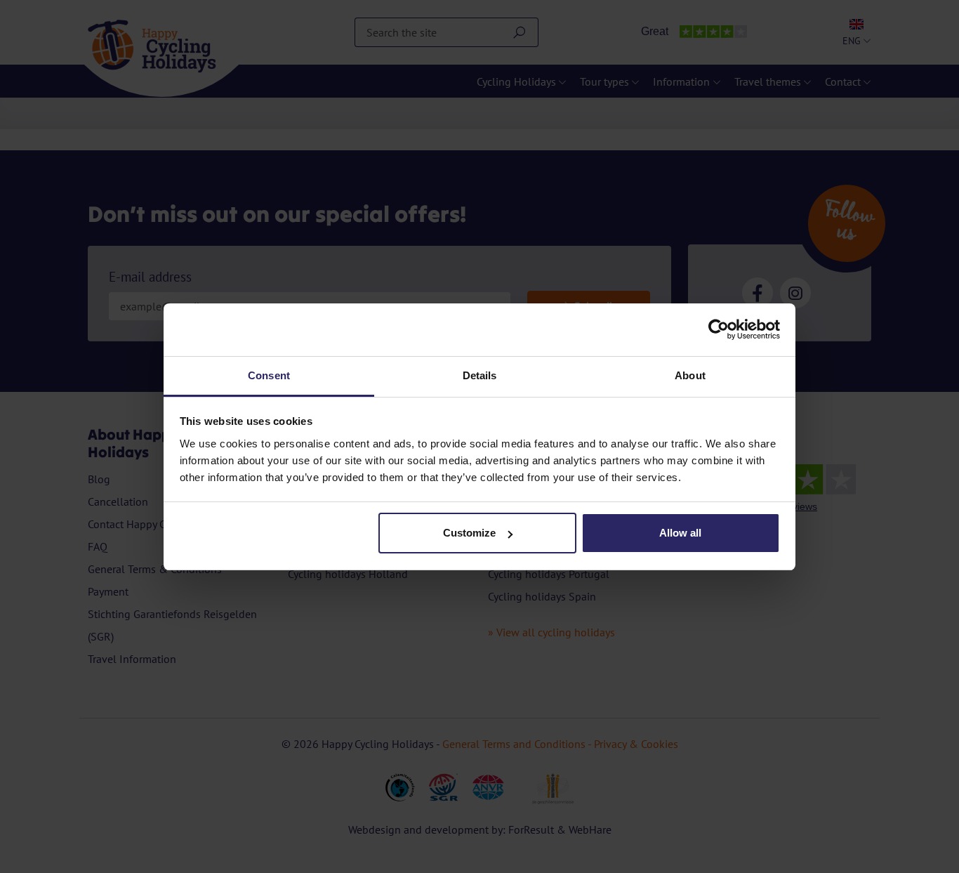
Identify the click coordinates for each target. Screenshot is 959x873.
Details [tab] (480, 375)
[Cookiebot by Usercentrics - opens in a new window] (718, 329)
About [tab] (690, 375)
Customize (469, 533)
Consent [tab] (269, 375)
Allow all (680, 533)
